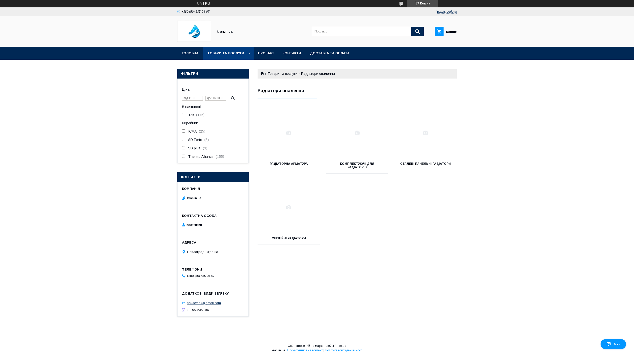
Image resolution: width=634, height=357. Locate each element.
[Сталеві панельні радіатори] (426, 133)
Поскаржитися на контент (305, 350)
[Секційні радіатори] (289, 207)
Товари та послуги (225, 53)
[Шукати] (417, 31)
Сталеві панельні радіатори (425, 163)
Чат (617, 344)
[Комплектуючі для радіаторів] (357, 133)
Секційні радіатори (289, 238)
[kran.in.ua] (194, 40)
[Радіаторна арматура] (289, 133)
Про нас (266, 53)
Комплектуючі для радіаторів (357, 165)
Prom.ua (340, 346)
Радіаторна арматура (289, 163)
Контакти (292, 53)
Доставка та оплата (329, 53)
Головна (190, 53)
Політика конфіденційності (344, 350)
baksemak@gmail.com (204, 303)
